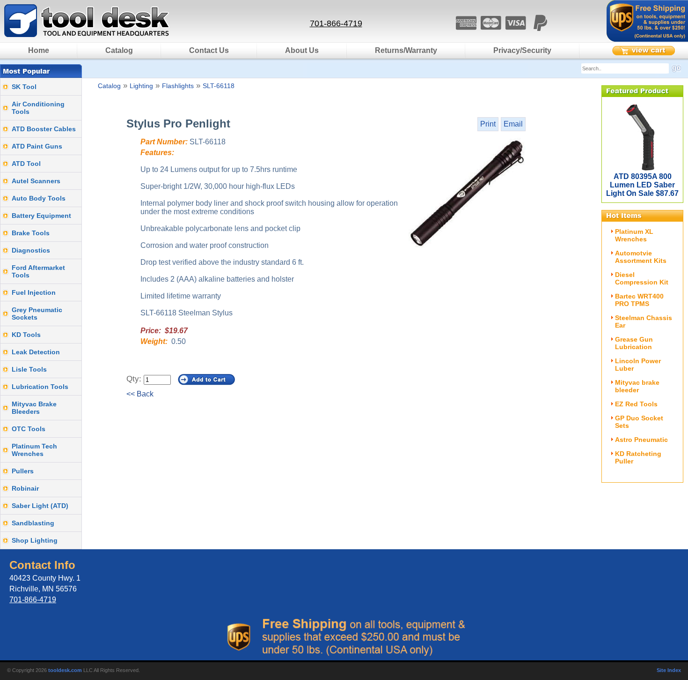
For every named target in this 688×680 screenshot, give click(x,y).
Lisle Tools (29, 369)
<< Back (140, 394)
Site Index (669, 670)
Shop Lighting (35, 540)
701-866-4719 (336, 23)
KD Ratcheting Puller (638, 457)
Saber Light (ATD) (40, 505)
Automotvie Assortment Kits (640, 256)
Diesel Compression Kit (641, 278)
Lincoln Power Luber (638, 364)
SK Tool (24, 86)
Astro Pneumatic (641, 439)
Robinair (25, 488)
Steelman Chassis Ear (643, 321)
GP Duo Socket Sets (639, 421)
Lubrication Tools (40, 386)
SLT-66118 (218, 86)
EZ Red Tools (636, 404)
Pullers (23, 471)
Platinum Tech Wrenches (34, 449)
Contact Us (209, 50)
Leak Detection (36, 352)
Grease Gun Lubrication (634, 343)
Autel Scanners (36, 181)
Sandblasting (33, 523)
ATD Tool (26, 163)
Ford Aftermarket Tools (38, 271)
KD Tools (26, 334)
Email (513, 124)
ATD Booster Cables (44, 129)
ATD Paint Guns (37, 146)
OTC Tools (28, 429)
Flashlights (178, 86)
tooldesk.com (65, 670)
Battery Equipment (41, 215)
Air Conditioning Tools (38, 107)
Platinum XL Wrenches (634, 235)
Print (488, 124)
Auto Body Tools (39, 198)
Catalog (119, 50)
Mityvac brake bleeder (637, 386)
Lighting (141, 86)
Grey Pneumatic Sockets (37, 313)
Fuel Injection (34, 292)
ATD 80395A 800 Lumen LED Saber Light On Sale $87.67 (642, 184)
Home (38, 50)
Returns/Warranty (406, 50)
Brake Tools (31, 233)
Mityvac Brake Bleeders (34, 407)
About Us (302, 50)
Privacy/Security (522, 50)
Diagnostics (31, 250)
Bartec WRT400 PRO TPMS (639, 299)
